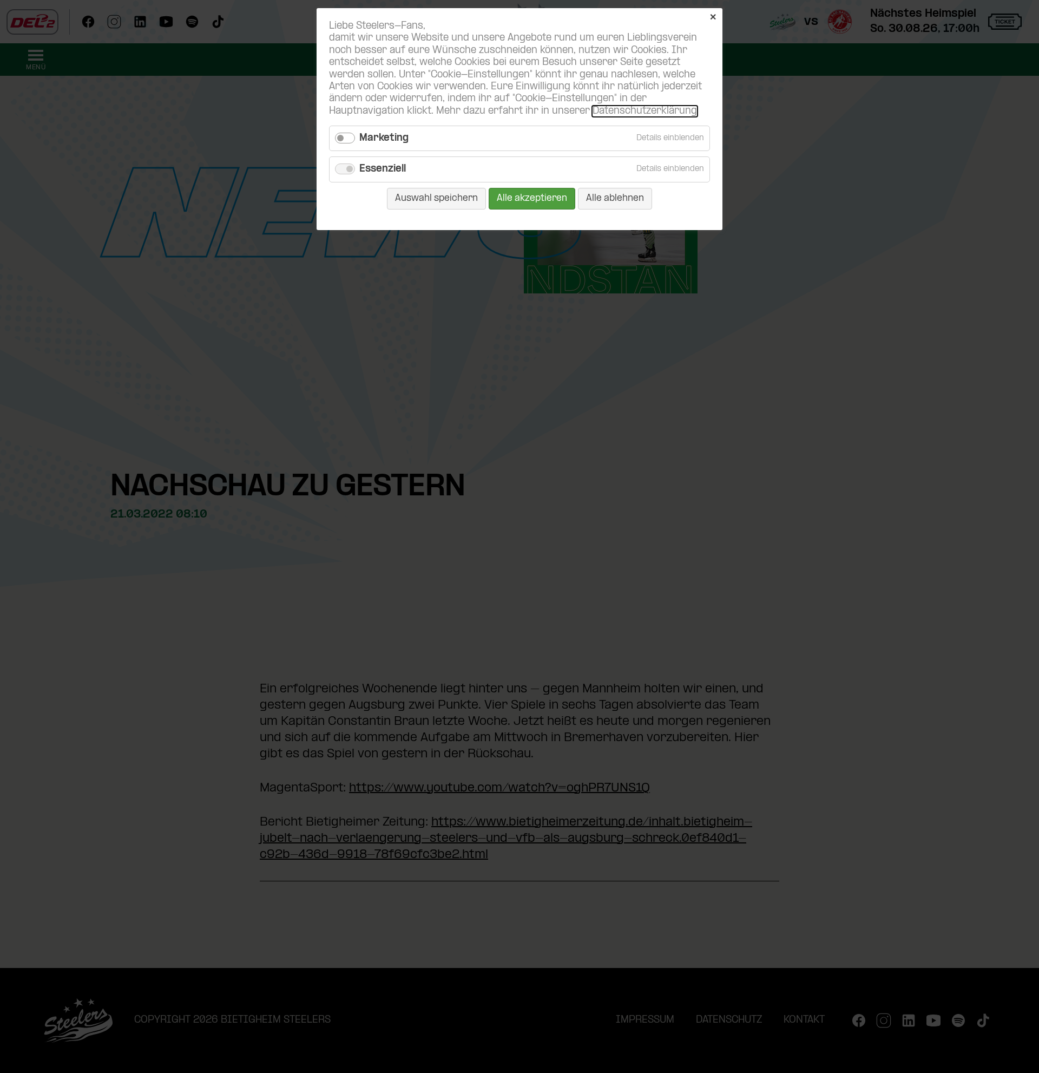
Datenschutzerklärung (645, 111)
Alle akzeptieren (532, 198)
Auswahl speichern (436, 198)
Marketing (384, 138)
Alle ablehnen (615, 198)
